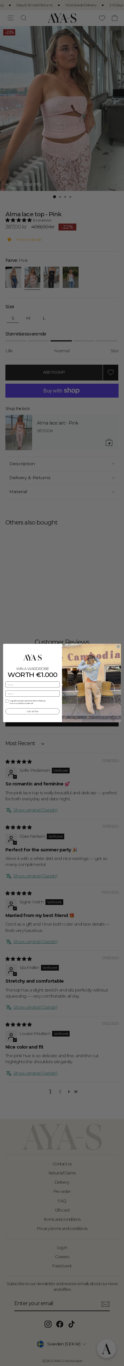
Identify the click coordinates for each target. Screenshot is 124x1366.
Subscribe (32, 711)
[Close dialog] (118, 646)
